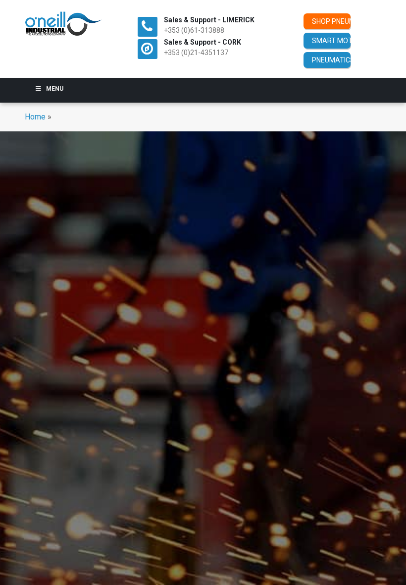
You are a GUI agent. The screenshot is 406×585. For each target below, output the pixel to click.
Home (35, 116)
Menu (54, 88)
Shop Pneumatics (331, 21)
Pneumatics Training (331, 60)
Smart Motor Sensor (331, 41)
